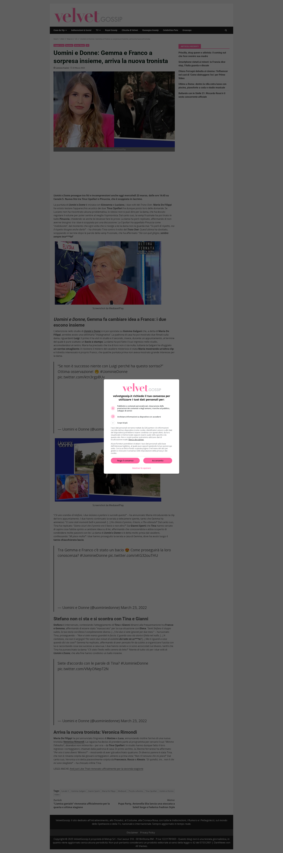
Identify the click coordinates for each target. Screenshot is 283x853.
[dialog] (141, 426)
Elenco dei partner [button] (136, 439)
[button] (141, 423)
